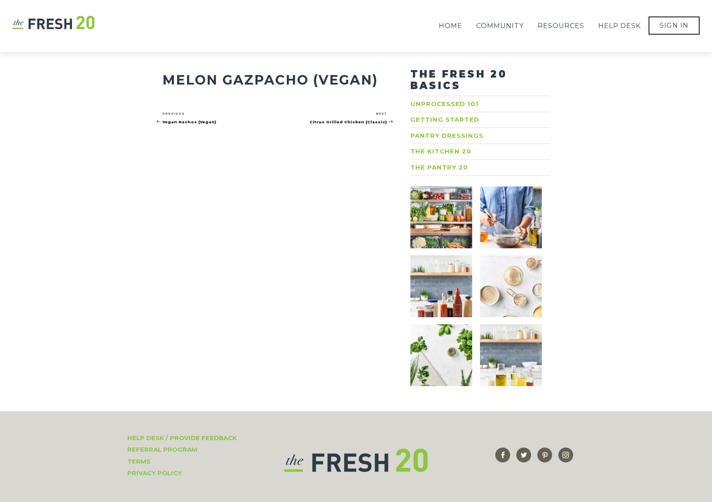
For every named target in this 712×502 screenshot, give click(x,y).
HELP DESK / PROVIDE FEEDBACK (182, 438)
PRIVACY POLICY (154, 473)
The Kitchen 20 (440, 151)
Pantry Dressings (446, 135)
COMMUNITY (500, 26)
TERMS (138, 461)
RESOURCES (561, 26)
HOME (450, 26)
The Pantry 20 (439, 167)
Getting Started (444, 119)
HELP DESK (619, 26)
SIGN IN (674, 25)
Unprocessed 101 (444, 104)
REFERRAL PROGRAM (162, 449)
